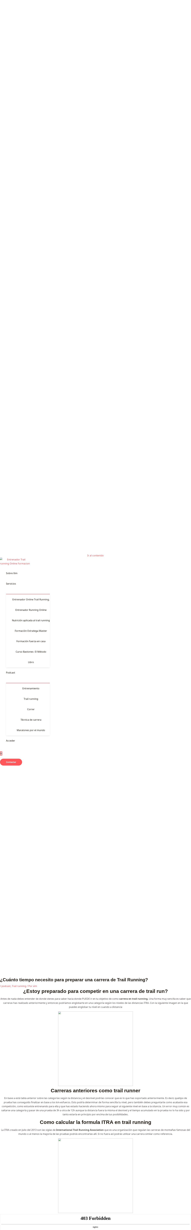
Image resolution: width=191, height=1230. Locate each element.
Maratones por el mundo (31, 730)
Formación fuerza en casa (31, 641)
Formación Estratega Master (31, 630)
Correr (31, 709)
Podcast (10, 672)
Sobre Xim (11, 573)
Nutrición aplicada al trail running (31, 620)
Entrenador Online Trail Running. (31, 599)
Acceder (10, 740)
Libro (31, 662)
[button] (11, 762)
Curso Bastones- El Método (31, 651)
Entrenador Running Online (31, 610)
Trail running (31, 698)
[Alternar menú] (28, 591)
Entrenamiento (30, 688)
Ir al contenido (95, 555)
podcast (6, 986)
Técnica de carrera (31, 719)
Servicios (11, 583)
